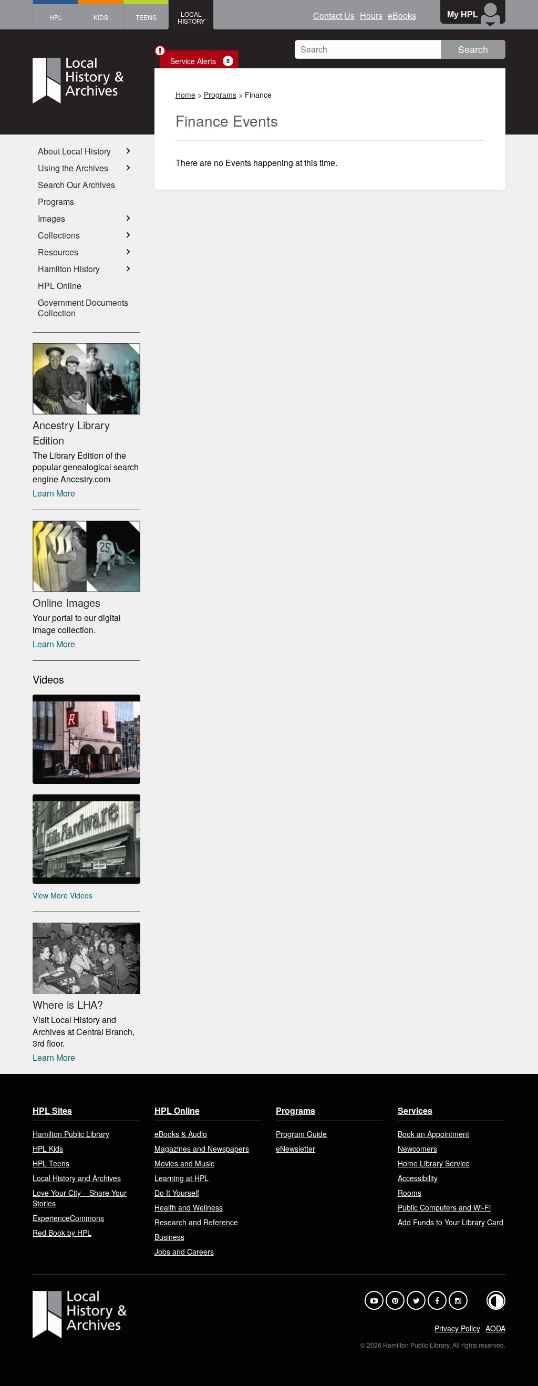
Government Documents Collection (83, 307)
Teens (146, 17)
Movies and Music (184, 1163)
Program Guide (301, 1134)
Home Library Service (434, 1163)
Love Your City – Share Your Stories (80, 1197)
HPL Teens (51, 1163)
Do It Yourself (176, 1192)
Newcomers (417, 1148)
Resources (58, 252)
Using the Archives (73, 168)
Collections (59, 235)
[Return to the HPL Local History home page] (86, 82)
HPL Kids (48, 1148)
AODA (495, 1328)
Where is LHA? (68, 1004)
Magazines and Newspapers (201, 1148)
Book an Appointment (433, 1134)
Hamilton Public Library (71, 1134)
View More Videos (62, 895)
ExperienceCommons (68, 1218)
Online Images (66, 602)
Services (415, 1110)
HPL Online (59, 286)
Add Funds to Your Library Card (450, 1222)
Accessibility (418, 1178)
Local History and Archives (77, 1178)
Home (185, 94)
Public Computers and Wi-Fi (444, 1207)
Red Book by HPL (62, 1232)
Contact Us (334, 15)
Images (51, 218)
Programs (220, 94)
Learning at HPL (181, 1178)
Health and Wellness (188, 1207)
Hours (371, 15)
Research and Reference (196, 1222)
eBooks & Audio (180, 1134)
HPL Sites (52, 1110)
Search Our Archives (76, 185)
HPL (55, 17)
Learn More (54, 493)
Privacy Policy (457, 1328)
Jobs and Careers (184, 1251)
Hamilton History (69, 269)
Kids (101, 17)
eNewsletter (295, 1148)
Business (169, 1237)
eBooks (402, 15)
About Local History (74, 151)
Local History (191, 17)
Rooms (409, 1192)
